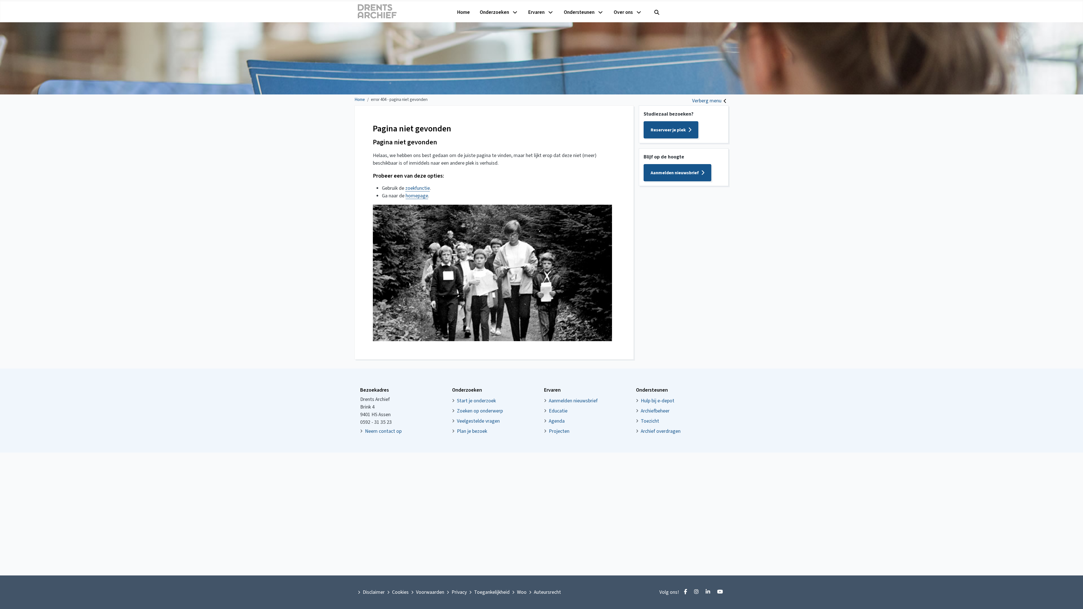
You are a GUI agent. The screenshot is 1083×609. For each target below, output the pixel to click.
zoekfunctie (417, 188)
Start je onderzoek (476, 400)
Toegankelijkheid (492, 592)
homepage (417, 195)
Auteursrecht (547, 592)
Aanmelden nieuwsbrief (675, 173)
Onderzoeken (494, 12)
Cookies (400, 592)
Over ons (623, 12)
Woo (522, 592)
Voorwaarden (430, 592)
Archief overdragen (661, 431)
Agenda (557, 421)
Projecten (559, 431)
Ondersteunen (579, 12)
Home (463, 12)
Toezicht (650, 421)
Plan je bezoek (472, 431)
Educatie (558, 410)
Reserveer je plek (668, 130)
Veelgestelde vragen (478, 421)
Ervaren (536, 12)
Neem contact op (383, 431)
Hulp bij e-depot (657, 400)
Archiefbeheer (655, 410)
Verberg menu (706, 100)
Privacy (459, 592)
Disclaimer (374, 592)
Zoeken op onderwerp (480, 410)
